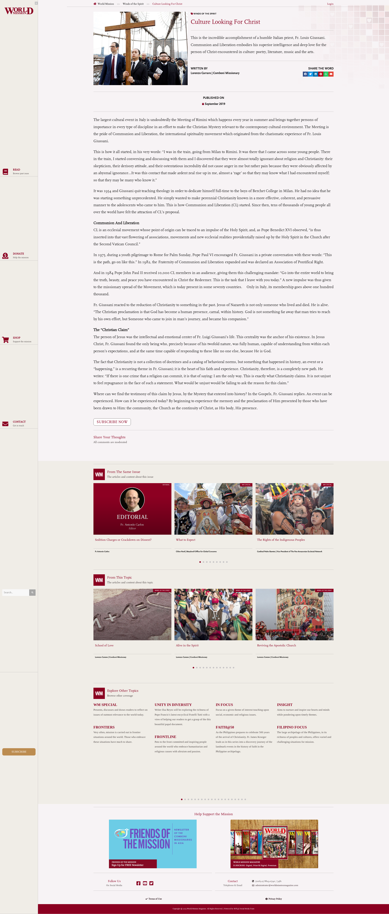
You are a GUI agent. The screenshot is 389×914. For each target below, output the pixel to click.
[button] (305, 74)
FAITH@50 (225, 727)
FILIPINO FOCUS (292, 727)
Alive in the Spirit (187, 645)
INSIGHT (285, 705)
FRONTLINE (165, 737)
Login (330, 3)
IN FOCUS (224, 705)
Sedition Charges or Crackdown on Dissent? (123, 539)
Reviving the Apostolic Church (276, 645)
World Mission (106, 3)
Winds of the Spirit (133, 3)
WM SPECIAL (105, 705)
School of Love (104, 645)
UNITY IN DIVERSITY (173, 705)
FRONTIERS (104, 727)
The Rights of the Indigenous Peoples (281, 539)
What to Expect (185, 539)
